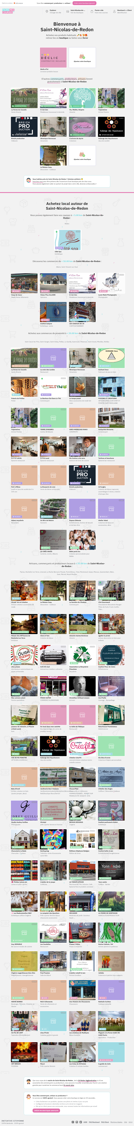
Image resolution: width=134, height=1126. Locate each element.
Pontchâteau (70, 572)
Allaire (58, 267)
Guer (58, 574)
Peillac (61, 342)
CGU (125, 1122)
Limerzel (43, 572)
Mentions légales (116, 1122)
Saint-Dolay (54, 342)
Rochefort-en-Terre (32, 572)
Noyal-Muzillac (72, 574)
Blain (112, 572)
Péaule (62, 572)
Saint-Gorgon (44, 342)
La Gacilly (68, 342)
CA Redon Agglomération (87, 1080)
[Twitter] (81, 1122)
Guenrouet (76, 342)
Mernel (63, 574)
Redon (67, 224)
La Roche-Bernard (53, 572)
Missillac (100, 342)
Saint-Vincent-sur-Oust (70, 267)
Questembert (104, 572)
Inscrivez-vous (38, 181)
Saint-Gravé (92, 342)
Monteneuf (84, 572)
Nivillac (106, 342)
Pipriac (22, 572)
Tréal (77, 572)
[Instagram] (77, 1122)
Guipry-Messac (94, 572)
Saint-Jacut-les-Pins (32, 342)
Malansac (83, 342)
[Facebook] (73, 1122)
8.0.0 (130, 1122)
